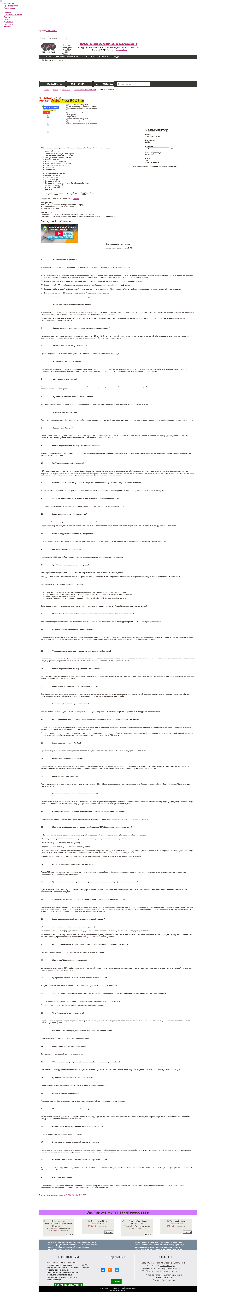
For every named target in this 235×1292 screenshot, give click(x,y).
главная (7, 12)
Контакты (8, 24)
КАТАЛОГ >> (52, 84)
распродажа (103, 84)
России (76, 199)
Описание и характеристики (54, 148)
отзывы (116, 1281)
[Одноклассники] (110, 1270)
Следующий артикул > (49, 101)
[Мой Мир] (117, 1270)
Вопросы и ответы (102, 148)
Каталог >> (9, 3)
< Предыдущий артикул (50, 98)
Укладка (7, 26)
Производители (11, 6)
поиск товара (71, 39)
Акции (7, 17)
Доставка (8, 22)
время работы (121, 50)
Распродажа (9, 8)
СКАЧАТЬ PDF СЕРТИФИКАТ (75, 1195)
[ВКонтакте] (103, 1270)
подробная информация (68, 1285)
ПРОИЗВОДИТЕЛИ (79, 84)
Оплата (7, 19)
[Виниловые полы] (49, 47)
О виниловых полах (13, 15)
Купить (69, 1234)
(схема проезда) (167, 1265)
